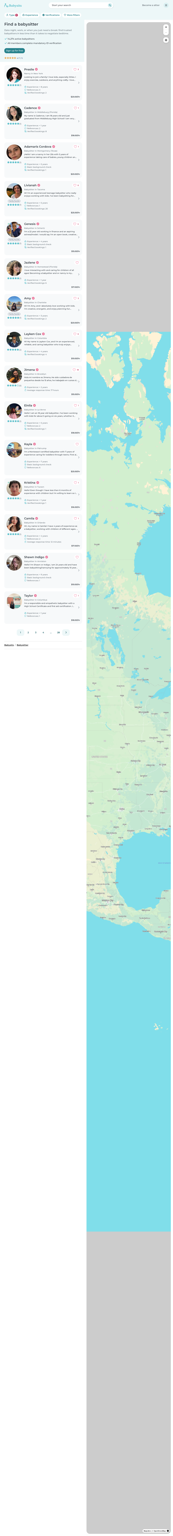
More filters (73, 15)
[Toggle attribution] (167, 1530)
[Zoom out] (166, 32)
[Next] (66, 632)
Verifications (52, 15)
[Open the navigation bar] (166, 5)
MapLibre (147, 1531)
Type (13, 15)
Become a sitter (151, 5)
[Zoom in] (166, 27)
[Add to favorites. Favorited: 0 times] (77, 262)
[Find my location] (166, 40)
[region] (128, 778)
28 (58, 632)
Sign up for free (14, 50)
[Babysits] (13, 5)
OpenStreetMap (160, 1531)
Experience (31, 15)
